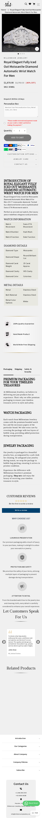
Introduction (20, 738)
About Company (20, 754)
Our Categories (20, 746)
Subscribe (20, 770)
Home (3, 10)
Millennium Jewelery (16, 58)
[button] (4, 642)
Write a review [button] (21, 510)
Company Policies (20, 762)
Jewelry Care (21, 159)
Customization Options (21, 154)
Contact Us (21, 164)
